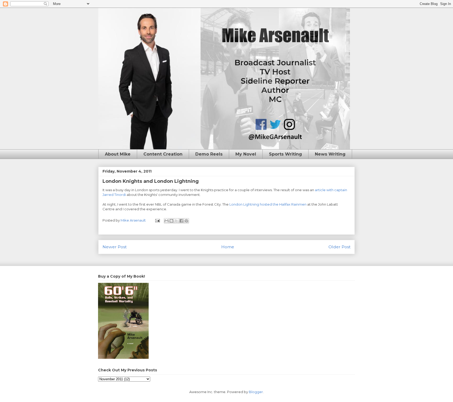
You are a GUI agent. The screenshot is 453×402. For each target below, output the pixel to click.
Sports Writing (285, 154)
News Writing (330, 154)
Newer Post (115, 246)
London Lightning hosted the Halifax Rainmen (268, 204)
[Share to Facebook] (181, 220)
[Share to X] (176, 220)
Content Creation (162, 154)
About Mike (118, 154)
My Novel (245, 154)
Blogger (256, 392)
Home (227, 246)
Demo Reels (209, 154)
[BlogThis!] (171, 220)
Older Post (339, 246)
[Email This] (166, 220)
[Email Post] (157, 220)
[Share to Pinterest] (186, 220)
